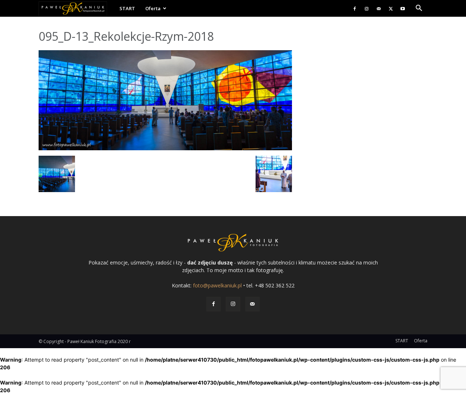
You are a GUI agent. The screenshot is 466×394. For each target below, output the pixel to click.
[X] (390, 8)
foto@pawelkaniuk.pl (217, 285)
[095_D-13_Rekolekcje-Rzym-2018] (165, 148)
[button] (418, 8)
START (127, 8)
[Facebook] (354, 8)
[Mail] (378, 8)
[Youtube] (402, 8)
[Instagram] (366, 8)
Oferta (153, 8)
